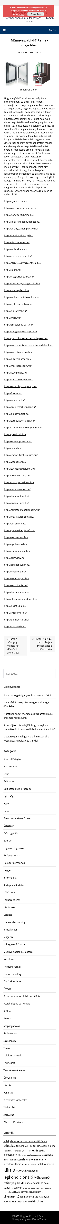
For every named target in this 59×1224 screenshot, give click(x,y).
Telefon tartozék (12, 1055)
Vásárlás (8, 1092)
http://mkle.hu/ (12, 317)
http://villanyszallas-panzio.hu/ (21, 228)
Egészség (8, 796)
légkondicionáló (18, 1177)
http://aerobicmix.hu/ (16, 585)
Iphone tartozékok (30, 1164)
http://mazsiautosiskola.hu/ (19, 516)
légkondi (33, 1170)
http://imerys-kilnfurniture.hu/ (21, 455)
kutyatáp (22, 1170)
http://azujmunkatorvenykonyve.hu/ (23, 427)
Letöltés (7, 914)
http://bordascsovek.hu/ (17, 592)
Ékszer (7, 811)
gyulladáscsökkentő (35, 1155)
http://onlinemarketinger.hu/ (20, 406)
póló (46, 1182)
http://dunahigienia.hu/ (17, 551)
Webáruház (9, 1107)
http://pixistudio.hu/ (15, 605)
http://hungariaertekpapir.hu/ (20, 331)
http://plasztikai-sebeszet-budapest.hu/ (26, 338)
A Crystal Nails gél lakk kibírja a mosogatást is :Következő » (42, 644)
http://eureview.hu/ (14, 557)
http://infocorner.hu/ (15, 612)
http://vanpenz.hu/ (14, 400)
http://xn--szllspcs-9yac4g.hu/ (20, 386)
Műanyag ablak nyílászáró (18, 951)
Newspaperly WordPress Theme (29, 1219)
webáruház (35, 1201)
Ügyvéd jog (9, 1077)
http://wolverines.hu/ (15, 249)
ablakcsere (16, 1141)
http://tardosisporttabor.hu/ (19, 420)
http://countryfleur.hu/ (16, 290)
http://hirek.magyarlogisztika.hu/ (22, 283)
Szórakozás (9, 1040)
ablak (6, 1141)
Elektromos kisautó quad (17, 818)
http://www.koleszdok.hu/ (18, 352)
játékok (42, 1164)
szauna (8, 1187)
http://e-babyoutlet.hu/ (16, 413)
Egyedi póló (26, 1151)
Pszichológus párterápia (16, 1003)
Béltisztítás (9, 781)
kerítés (50, 1164)
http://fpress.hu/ (13, 393)
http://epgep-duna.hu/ (16, 503)
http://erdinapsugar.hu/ (17, 564)
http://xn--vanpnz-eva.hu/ (18, 441)
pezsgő (39, 1182)
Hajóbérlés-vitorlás (14, 862)
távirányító (11, 1196)
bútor (33, 1145)
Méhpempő (42, 1177)
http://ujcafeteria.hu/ (15, 201)
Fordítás (22, 1155)
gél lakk (48, 1154)
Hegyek (7, 870)
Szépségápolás (11, 1026)
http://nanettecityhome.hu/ (19, 214)
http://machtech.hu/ (15, 626)
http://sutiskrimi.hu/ (15, 523)
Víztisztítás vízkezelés (15, 1100)
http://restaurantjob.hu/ (17, 489)
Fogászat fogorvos (13, 848)
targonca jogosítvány (31, 1188)
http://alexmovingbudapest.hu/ (21, 599)
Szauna (7, 1018)
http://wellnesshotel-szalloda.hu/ (22, 297)
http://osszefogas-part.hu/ (18, 324)
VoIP (32, 1197)
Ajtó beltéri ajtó (12, 759)
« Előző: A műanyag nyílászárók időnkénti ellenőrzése (13, 645)
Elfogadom (36, 14)
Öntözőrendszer (12, 981)
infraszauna (29, 1159)
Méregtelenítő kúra (14, 944)
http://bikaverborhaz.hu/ (17, 358)
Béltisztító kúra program (17, 788)
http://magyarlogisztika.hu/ (19, 276)
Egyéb (6, 803)
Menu (52, 30)
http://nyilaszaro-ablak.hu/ (18, 304)
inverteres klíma (12, 1164)
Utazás (7, 1085)
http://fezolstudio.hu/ (16, 372)
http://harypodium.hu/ (16, 496)
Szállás (7, 1011)
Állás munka (10, 766)
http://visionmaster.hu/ (17, 242)
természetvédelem (31, 1191)
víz (36, 1196)
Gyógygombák (11, 855)
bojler (27, 1146)
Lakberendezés (11, 899)
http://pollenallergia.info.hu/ (19, 530)
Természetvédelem (14, 1070)
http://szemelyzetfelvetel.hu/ (20, 468)
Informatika (10, 877)
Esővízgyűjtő (10, 833)
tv (42, 1192)
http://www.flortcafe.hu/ (17, 475)
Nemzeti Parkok (12, 966)
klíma (9, 1170)
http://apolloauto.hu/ (15, 544)
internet (43, 1159)
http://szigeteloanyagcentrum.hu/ (22, 262)
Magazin (8, 936)
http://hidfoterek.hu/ (15, 310)
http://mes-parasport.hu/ (18, 365)
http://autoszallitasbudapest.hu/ (22, 509)
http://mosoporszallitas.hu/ (19, 482)
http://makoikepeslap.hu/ (18, 256)
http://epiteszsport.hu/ (16, 578)
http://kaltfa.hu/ (12, 269)
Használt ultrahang (11, 1160)
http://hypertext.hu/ (15, 571)
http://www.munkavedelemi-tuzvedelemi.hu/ (28, 345)
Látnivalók (9, 907)
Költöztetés (9, 892)
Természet (9, 1062)
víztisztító (22, 1201)
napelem (30, 1182)
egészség (38, 1150)
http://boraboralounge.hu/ (18, 235)
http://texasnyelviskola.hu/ (18, 379)
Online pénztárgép (13, 974)
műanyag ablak (13, 1183)
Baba (6, 773)
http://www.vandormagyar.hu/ (20, 208)
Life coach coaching (14, 922)
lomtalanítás (10, 929)
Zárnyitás (8, 1114)
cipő (39, 1145)
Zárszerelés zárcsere (14, 1122)
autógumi (18, 1145)
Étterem (7, 840)
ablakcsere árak (29, 1141)
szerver (18, 1187)
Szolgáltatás (10, 1033)
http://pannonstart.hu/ (16, 619)
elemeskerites (11, 1154)
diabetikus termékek (12, 1151)
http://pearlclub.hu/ (15, 434)
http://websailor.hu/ (15, 461)
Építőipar (8, 825)
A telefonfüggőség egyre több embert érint (27, 695)
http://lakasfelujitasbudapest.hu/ (22, 221)
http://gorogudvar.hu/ (16, 537)
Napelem (8, 959)
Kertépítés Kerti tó (13, 885)
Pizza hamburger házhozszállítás (21, 996)
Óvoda (7, 988)
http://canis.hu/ (12, 448)
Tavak (6, 1048)
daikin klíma (49, 1145)
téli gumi (25, 1196)
